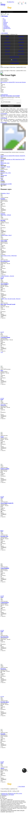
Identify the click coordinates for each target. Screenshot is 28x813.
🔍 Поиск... (14, 59)
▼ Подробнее (4, 113)
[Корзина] (6, 14)
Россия (8, 166)
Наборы (5, 23)
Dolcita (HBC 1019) (5, 163)
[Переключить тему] (2, 14)
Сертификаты (6, 27)
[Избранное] (4, 14)
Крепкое (24, 82)
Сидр (4, 21)
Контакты (21, 54)
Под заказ (7, 45)
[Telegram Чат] (4, 793)
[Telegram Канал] (5, 794)
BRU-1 (2, 161)
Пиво (4, 19)
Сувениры (5, 25)
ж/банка (2, 180)
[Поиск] (8, 14)
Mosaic (2, 164)
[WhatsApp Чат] (12, 793)
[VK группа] (19, 793)
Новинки (21, 36)
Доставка (21, 51)
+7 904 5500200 (4, 16)
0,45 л (2, 177)
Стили (21, 48)
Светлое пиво (18, 82)
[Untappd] (11, 794)
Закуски (7, 54)
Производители (7, 28)
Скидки (21, 39)
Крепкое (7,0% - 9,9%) (6, 172)
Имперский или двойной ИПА (8, 82)
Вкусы (21, 45)
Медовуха (5, 22)
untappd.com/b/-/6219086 (6, 183)
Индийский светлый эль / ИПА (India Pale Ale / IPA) (13, 159)
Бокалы (5, 24)
